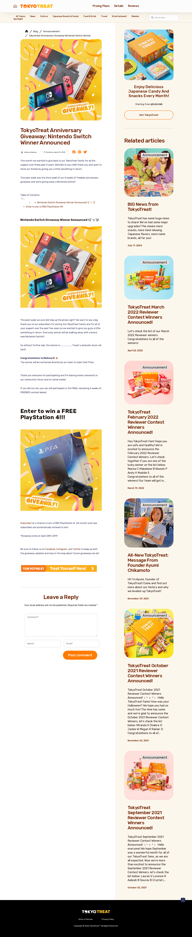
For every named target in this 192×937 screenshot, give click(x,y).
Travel (104, 16)
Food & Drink (89, 16)
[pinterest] (79, 152)
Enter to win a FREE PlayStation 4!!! (44, 206)
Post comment (80, 655)
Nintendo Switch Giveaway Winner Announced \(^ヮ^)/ (66, 202)
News (32, 16)
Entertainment (119, 16)
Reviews (133, 6)
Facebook (50, 549)
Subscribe (25, 523)
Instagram (61, 549)
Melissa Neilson (30, 152)
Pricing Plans (101, 6)
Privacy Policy (108, 919)
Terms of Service (85, 919)
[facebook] (74, 152)
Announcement (51, 31)
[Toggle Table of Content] (22, 199)
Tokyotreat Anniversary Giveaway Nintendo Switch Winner (60, 36)
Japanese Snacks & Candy (66, 16)
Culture (44, 16)
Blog (35, 31)
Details (118, 6)
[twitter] (85, 152)
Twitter (77, 549)
